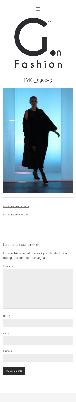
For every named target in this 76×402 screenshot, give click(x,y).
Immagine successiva (15, 214)
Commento (8, 266)
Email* (6, 333)
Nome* (6, 316)
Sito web (7, 351)
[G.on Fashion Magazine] (38, 65)
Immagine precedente (16, 206)
